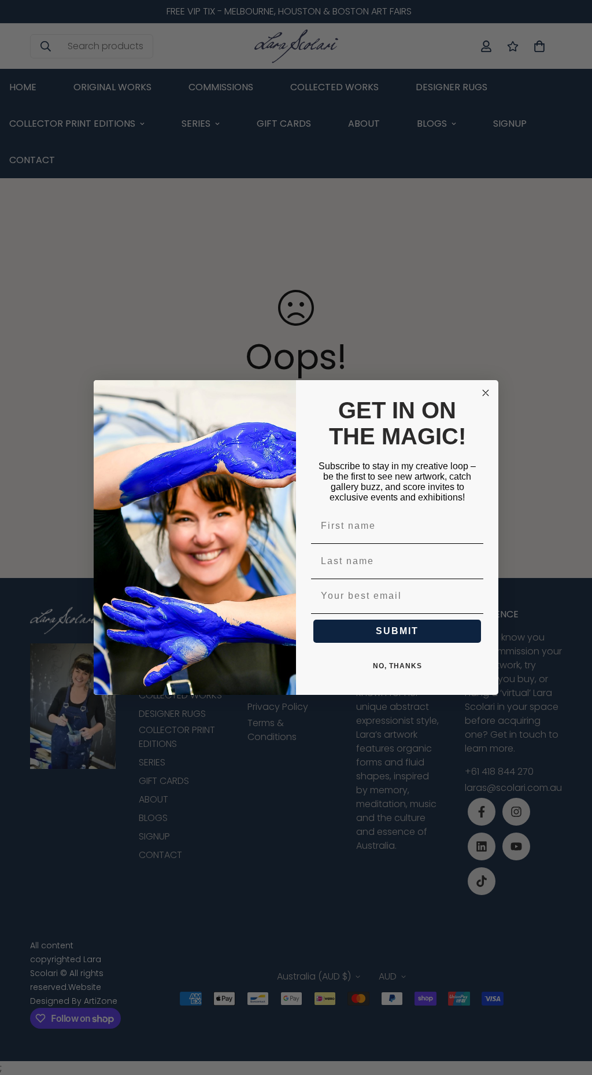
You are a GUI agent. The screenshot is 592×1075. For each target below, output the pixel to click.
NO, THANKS (397, 666)
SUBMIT (397, 631)
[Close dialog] (486, 393)
